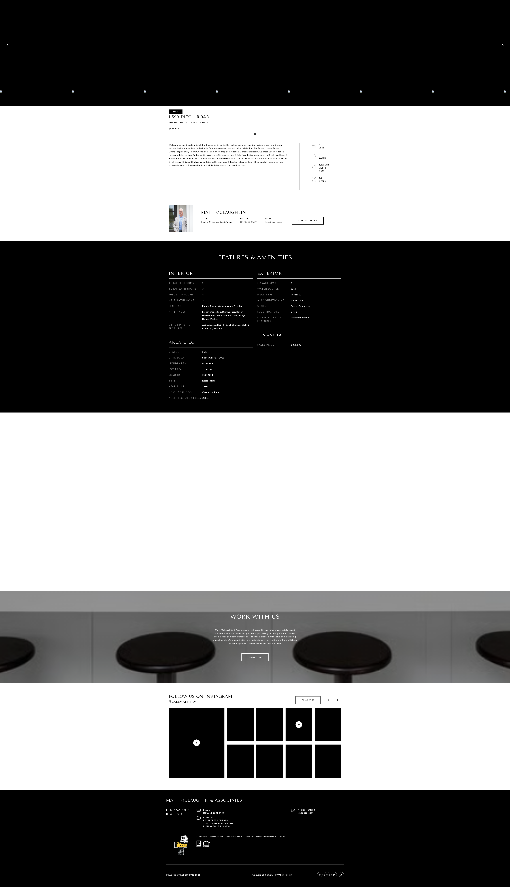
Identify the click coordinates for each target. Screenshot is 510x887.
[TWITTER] (341, 874)
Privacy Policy (283, 874)
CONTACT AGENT (307, 220)
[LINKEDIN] (334, 874)
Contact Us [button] (255, 657)
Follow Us (308, 700)
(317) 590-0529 (248, 222)
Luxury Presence (190, 874)
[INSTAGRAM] (327, 874)
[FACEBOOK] (319, 874)
